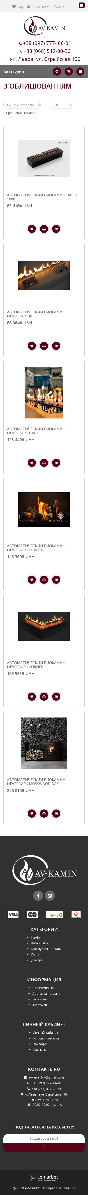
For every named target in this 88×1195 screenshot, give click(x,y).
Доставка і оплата (46, 993)
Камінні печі (40, 943)
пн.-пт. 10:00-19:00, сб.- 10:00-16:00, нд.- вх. (44, 1102)
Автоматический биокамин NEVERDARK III (36, 314)
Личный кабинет (45, 1032)
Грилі (35, 954)
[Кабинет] (28, 7)
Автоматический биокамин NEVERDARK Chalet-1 (36, 548)
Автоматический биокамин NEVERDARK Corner (36, 665)
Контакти (39, 1005)
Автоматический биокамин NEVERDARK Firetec (36, 431)
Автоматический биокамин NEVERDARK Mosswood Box (36, 782)
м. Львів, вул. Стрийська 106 (46, 1094)
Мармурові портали (46, 949)
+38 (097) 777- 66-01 (47, 43)
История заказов (46, 1038)
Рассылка (40, 1049)
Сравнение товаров (21, 113)
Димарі (36, 960)
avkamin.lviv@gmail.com (46, 1077)
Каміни (36, 937)
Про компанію (43, 988)
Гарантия (39, 999)
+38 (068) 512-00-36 (47, 50)
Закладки (40, 1044)
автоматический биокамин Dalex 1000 (42, 197)
